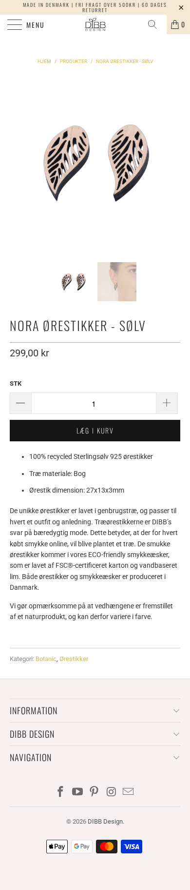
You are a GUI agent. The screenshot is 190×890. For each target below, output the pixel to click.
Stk (15, 383)
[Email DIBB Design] (128, 793)
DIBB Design (105, 821)
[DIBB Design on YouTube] (77, 793)
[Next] (171, 162)
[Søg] (156, 24)
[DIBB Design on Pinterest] (94, 793)
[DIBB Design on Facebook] (61, 793)
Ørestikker (73, 658)
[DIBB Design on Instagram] (111, 793)
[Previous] (19, 162)
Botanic (46, 658)
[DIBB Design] (95, 24)
